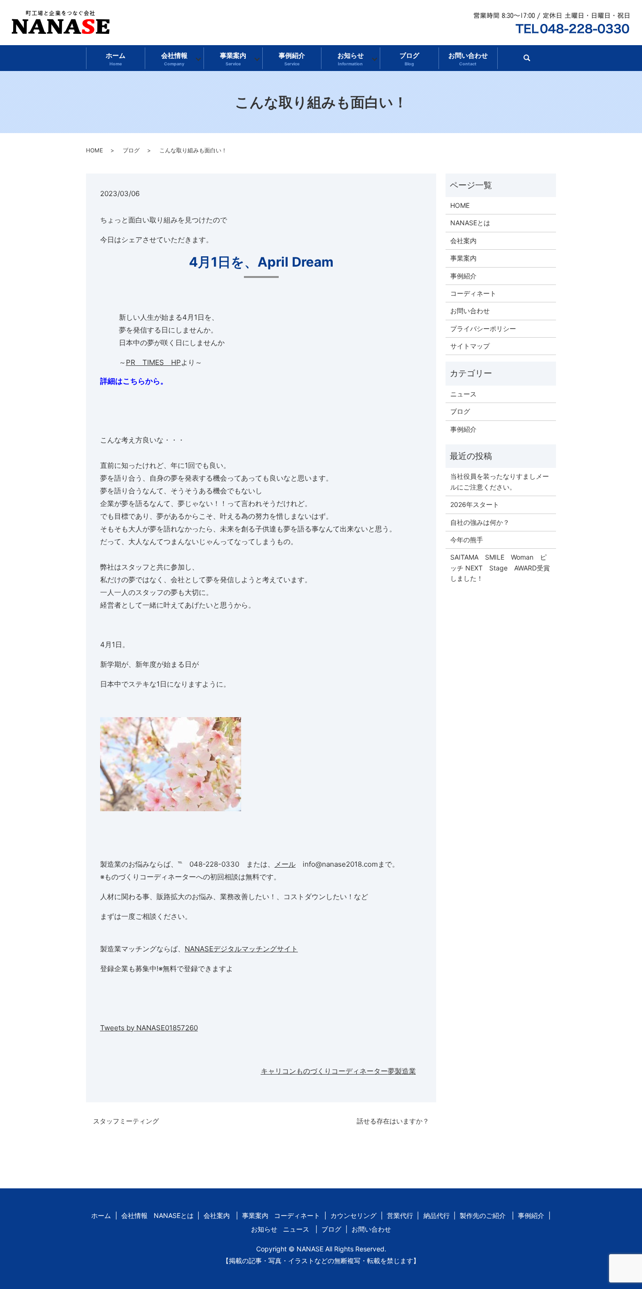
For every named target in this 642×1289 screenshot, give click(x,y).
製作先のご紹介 (483, 1215)
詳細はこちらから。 (134, 381)
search (531, 61)
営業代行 (400, 1215)
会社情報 (174, 58)
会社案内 (463, 241)
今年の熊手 (466, 540)
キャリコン (278, 1071)
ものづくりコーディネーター (342, 1071)
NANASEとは (470, 223)
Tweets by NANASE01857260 (149, 1027)
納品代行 (436, 1215)
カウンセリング (353, 1215)
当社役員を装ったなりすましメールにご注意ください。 (499, 481)
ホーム (115, 58)
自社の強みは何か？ (479, 522)
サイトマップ (470, 346)
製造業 (405, 1071)
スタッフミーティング (126, 1121)
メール (285, 864)
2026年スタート (474, 504)
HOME (94, 150)
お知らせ (350, 58)
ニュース (463, 394)
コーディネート (473, 293)
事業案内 (233, 58)
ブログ (409, 58)
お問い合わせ (468, 58)
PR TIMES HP (153, 362)
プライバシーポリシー (483, 328)
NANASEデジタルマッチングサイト (241, 948)
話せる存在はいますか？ (393, 1121)
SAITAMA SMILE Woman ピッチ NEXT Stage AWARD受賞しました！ (500, 567)
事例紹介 (292, 58)
